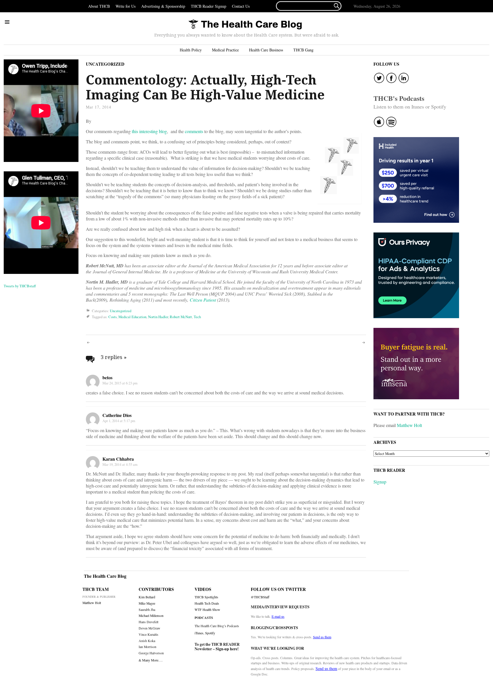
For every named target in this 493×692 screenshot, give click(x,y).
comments (194, 131)
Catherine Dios (117, 415)
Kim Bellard (147, 597)
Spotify (210, 633)
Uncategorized (105, 64)
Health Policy (191, 50)
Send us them (322, 637)
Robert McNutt (181, 316)
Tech (197, 316)
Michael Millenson (151, 615)
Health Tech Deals (207, 603)
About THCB (99, 6)
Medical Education (132, 316)
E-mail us (278, 616)
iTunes (199, 633)
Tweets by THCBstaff (20, 285)
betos (107, 377)
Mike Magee (147, 603)
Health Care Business (266, 50)
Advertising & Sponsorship (163, 6)
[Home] (245, 24)
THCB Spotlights (206, 597)
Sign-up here (226, 649)
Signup (379, 482)
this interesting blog (149, 131)
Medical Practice (225, 50)
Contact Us (241, 6)
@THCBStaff (260, 597)
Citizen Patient (203, 300)
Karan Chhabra (118, 459)
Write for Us (126, 6)
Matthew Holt (409, 425)
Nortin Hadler (158, 316)
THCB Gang (303, 50)
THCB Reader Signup (208, 6)
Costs (112, 316)
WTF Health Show (207, 609)
